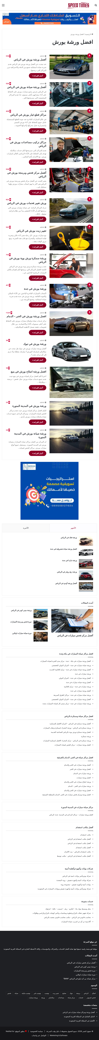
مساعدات (61, 998)
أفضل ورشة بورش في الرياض (30, 59)
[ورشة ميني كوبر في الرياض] (41, 614)
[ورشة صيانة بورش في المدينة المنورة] (71, 441)
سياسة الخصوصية (36, 1031)
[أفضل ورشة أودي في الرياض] (86, 587)
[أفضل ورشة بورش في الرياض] (71, 67)
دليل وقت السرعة (52, 1031)
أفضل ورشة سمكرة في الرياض (79, 724)
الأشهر (73, 528)
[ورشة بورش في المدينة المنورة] (71, 413)
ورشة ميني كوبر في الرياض (21, 610)
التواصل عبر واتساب (39, 1035)
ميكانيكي (51, 998)
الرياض (86, 993)
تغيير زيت (56, 993)
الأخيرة (26, 528)
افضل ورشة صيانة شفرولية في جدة (63, 549)
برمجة (78, 993)
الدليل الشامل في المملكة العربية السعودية (79, 1016)
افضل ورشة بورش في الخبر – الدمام (26, 316)
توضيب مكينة (26, 993)
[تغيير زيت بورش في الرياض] (71, 238)
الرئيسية (88, 34)
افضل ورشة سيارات (83, 745)
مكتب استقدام (85, 835)
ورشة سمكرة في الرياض (81, 728)
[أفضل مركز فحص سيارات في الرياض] (72, 621)
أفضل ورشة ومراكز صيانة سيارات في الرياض (79, 1012)
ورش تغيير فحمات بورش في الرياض (26, 203)
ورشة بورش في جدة (35, 288)
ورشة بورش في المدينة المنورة (29, 405)
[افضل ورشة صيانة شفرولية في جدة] (86, 552)
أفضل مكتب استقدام (83, 847)
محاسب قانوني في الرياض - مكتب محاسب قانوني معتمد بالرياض (67, 917)
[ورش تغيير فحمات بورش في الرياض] (71, 210)
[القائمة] (3, 6)
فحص (9, 993)
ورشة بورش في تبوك (34, 343)
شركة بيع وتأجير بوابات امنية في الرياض (76, 876)
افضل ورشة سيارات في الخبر (80, 769)
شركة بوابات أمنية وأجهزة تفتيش (79, 880)
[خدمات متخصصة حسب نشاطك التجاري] (49, 18)
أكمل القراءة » (37, 76)
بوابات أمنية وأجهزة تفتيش (81, 884)
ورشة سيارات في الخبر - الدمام (79, 786)
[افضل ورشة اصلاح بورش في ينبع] (71, 382)
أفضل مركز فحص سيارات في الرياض (75, 635)
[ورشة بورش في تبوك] (71, 351)
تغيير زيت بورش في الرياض (31, 230)
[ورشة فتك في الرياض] (86, 541)
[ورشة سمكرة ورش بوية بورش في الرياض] (71, 265)
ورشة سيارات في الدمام (82, 773)
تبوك (71, 993)
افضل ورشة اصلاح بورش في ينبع (28, 371)
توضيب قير (37, 993)
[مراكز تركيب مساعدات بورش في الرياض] (71, 149)
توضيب (46, 993)
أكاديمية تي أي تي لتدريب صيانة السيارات (76, 922)
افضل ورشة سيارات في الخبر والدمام (77, 790)
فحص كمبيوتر (91, 998)
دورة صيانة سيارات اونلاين (22, 633)
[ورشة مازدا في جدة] (86, 564)
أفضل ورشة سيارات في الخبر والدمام (77, 765)
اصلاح (94, 993)
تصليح (64, 993)
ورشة (43, 998)
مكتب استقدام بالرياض (82, 852)
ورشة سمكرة (86, 736)
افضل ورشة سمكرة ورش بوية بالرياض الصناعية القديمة (71, 732)
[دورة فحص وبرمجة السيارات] (41, 625)
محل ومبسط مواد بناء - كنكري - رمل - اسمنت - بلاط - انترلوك (68, 909)
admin (42, 56)
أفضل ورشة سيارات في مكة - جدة (78, 661)
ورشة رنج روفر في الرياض (67, 572)
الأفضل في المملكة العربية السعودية (82, 1021)
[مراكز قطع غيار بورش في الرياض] (71, 122)
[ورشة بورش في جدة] (71, 296)
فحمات (81, 998)
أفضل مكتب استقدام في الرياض (79, 839)
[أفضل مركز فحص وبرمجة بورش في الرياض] (71, 180)
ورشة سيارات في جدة (83, 674)
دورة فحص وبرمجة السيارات (21, 622)
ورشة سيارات (33, 998)
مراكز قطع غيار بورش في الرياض (28, 114)
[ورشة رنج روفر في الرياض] (86, 575)
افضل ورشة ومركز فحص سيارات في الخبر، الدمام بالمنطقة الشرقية (66, 795)
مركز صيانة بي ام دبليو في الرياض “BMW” (79, 979)
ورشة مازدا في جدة (69, 560)
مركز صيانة (71, 998)
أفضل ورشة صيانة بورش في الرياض (26, 87)
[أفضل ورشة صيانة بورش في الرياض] (71, 94)
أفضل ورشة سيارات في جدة (81, 678)
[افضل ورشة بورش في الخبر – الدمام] (71, 323)
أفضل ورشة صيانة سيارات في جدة (78, 670)
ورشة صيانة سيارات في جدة (81, 665)
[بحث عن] (95, 6)
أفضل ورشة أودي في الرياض (66, 583)
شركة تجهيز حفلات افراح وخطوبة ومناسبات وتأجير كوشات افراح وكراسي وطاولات (62, 913)
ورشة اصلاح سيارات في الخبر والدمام (77, 782)
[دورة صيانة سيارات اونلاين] (41, 637)
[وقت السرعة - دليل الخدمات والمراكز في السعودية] (79, 5)
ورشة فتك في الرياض (69, 537)
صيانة (16, 993)
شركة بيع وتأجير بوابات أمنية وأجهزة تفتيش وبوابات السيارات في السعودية (64, 889)
